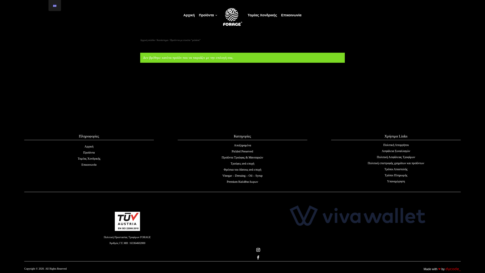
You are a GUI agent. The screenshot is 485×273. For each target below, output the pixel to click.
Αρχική (88, 146)
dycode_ (453, 269)
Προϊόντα (89, 152)
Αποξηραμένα (242, 145)
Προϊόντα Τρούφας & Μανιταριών (242, 157)
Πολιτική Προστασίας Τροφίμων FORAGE (127, 237)
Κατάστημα (162, 40)
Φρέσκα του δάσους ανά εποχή (242, 169)
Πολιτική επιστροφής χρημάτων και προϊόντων (396, 163)
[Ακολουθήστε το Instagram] (357, 250)
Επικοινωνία (88, 164)
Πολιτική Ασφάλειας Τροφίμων (396, 157)
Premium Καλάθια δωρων (242, 181)
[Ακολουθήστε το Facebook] (357, 257)
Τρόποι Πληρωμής (396, 175)
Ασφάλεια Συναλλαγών (396, 151)
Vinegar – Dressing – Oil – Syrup (242, 175)
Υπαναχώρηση (396, 181)
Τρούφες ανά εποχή (242, 163)
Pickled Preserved (242, 151)
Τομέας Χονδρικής (89, 158)
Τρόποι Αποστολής (396, 169)
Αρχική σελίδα (147, 40)
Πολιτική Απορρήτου (396, 145)
